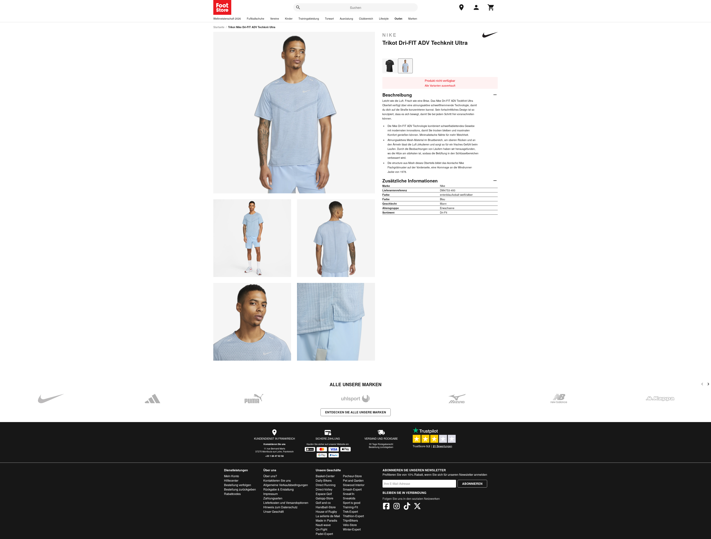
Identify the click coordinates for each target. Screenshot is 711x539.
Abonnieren (472, 483)
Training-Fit (350, 507)
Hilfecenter (231, 480)
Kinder (289, 18)
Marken (412, 18)
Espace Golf (324, 494)
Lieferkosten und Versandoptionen (285, 503)
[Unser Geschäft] (461, 7)
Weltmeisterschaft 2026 (227, 18)
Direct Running (326, 485)
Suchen (355, 7)
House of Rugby (326, 511)
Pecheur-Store (352, 476)
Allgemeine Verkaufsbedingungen (285, 485)
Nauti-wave (323, 525)
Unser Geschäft (273, 511)
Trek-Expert (350, 511)
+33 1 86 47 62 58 (274, 456)
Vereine (274, 18)
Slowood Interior (353, 485)
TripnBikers (350, 520)
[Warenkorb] (491, 7)
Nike (389, 35)
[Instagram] (396, 506)
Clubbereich (366, 18)
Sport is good (351, 503)
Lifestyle (384, 18)
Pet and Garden (353, 480)
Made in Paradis (326, 520)
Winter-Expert (352, 529)
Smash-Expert (352, 489)
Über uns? (270, 476)
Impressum (270, 494)
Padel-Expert (324, 534)
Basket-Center (325, 476)
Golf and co (323, 503)
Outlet (398, 18)
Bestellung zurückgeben (381, 447)
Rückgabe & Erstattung (278, 489)
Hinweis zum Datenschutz (280, 507)
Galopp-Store (324, 498)
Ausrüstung (346, 18)
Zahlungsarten (272, 498)
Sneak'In (348, 494)
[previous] (702, 384)
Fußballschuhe (255, 18)
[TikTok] (407, 506)
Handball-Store (326, 507)
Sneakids (349, 498)
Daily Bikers (324, 480)
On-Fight (321, 529)
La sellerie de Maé (328, 516)
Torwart (329, 18)
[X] (417, 506)
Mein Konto (231, 476)
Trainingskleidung (308, 18)
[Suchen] (298, 7)
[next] (708, 384)
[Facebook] (386, 506)
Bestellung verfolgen (237, 485)
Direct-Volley (324, 489)
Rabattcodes (232, 494)
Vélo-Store (350, 525)
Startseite (218, 27)
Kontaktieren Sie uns (274, 444)
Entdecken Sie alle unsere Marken (355, 412)
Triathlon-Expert (353, 516)
